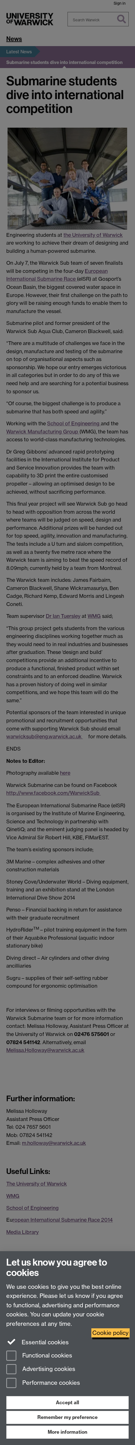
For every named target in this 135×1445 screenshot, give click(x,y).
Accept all (67, 1402)
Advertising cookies (48, 1369)
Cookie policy (110, 1332)
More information (67, 1432)
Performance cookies (50, 1383)
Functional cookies (46, 1355)
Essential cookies (44, 1342)
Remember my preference (67, 1417)
